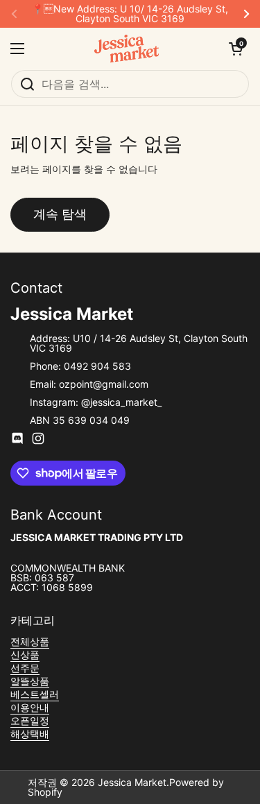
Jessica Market (132, 782)
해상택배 (29, 733)
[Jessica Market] (126, 48)
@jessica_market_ (121, 402)
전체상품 (29, 641)
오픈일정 (29, 720)
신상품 (25, 654)
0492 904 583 (97, 366)
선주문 (25, 668)
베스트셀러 (34, 694)
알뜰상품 (29, 681)
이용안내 (29, 707)
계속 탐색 (60, 214)
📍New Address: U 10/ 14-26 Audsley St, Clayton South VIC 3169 (130, 14)
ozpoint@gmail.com (103, 384)
